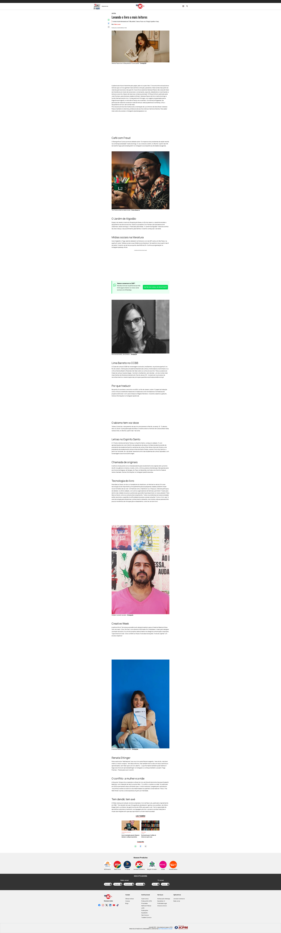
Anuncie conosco (162, 906)
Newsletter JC (161, 901)
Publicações (144, 910)
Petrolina (140, 884)
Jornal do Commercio (179, 899)
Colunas (127, 901)
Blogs (126, 903)
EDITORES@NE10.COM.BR (165, 929)
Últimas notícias (129, 899)
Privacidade (144, 903)
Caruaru (117, 884)
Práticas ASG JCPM (146, 901)
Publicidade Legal (162, 903)
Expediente (144, 913)
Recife (108, 884)
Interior (165, 884)
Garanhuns (129, 884)
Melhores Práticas (146, 906)
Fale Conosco (145, 915)
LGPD (142, 908)
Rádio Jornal (176, 901)
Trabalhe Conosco (146, 917)
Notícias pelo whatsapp (163, 899)
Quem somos (145, 899)
